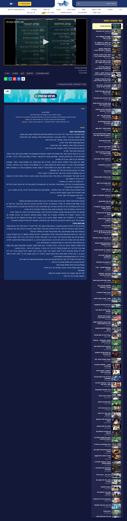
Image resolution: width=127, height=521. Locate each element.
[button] (45, 41)
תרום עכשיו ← (24, 4)
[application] (45, 42)
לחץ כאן (24, 122)
